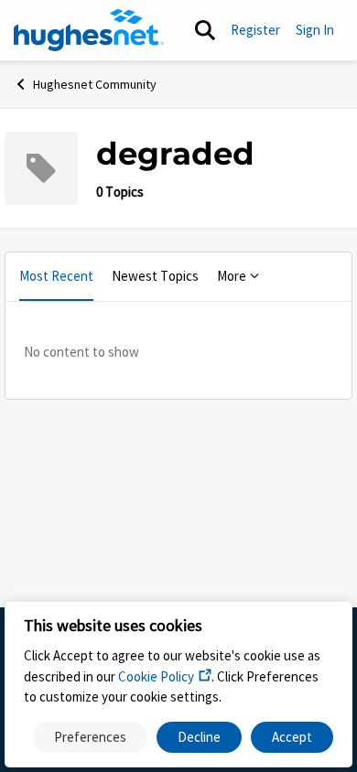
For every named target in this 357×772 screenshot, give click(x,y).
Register (255, 29)
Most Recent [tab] (56, 275)
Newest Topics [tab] (155, 275)
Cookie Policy (156, 676)
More (231, 275)
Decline (199, 736)
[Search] (205, 30)
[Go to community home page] (89, 30)
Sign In (315, 29)
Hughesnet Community (95, 84)
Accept (292, 736)
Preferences (90, 736)
